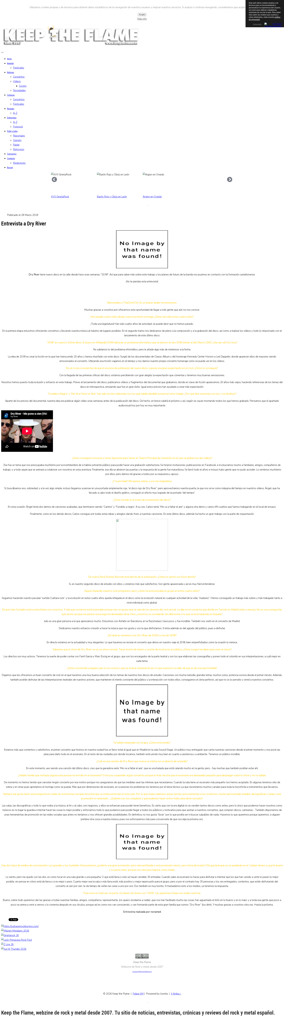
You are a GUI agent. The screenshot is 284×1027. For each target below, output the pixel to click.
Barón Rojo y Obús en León (112, 196)
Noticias (10, 72)
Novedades (19, 90)
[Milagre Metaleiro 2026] (15, 930)
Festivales (18, 67)
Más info (142, 19)
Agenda (10, 63)
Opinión (17, 140)
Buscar (10, 167)
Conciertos (19, 77)
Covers (22, 86)
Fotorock (18, 126)
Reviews (10, 109)
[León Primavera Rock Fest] (16, 940)
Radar (16, 145)
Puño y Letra (12, 131)
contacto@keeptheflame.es (142, 971)
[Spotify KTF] (152, 206)
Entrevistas (11, 118)
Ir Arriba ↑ (176, 993)
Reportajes (19, 135)
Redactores (19, 163)
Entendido (257, 24)
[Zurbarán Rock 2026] (20, 926)
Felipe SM (138, 993)
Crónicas (11, 95)
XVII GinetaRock (60, 196)
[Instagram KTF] (136, 206)
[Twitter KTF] (131, 206)
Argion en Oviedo (152, 196)
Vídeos (17, 81)
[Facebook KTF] (142, 206)
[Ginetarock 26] (10, 935)
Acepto (142, 14)
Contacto (11, 158)
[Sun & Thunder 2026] (13, 949)
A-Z (15, 113)
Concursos (11, 154)
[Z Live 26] (7, 944)
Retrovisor (18, 149)
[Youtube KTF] (147, 206)
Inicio (9, 59)
